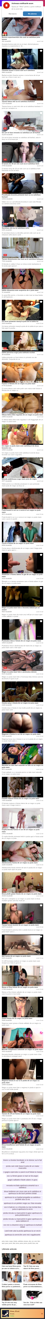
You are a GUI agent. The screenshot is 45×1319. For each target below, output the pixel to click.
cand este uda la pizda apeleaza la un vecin (22, 1231)
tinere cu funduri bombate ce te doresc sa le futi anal (22, 1161)
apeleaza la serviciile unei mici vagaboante (22, 1235)
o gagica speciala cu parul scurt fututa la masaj (22, 1172)
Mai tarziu (13, 14)
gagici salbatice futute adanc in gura (22, 1180)
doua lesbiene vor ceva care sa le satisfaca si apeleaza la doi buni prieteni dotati (22, 1192)
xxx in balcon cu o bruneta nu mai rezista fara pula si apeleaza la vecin (22, 1208)
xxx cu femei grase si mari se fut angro (22, 1176)
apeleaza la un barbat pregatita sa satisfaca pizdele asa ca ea (22, 1198)
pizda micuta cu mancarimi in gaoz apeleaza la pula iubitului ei (22, 1220)
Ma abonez (32, 14)
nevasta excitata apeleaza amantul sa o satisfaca (22, 1186)
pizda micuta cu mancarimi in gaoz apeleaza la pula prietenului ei (22, 1214)
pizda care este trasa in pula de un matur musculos (22, 1167)
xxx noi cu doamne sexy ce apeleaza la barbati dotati (22, 1226)
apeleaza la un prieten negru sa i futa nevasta (22, 1203)
